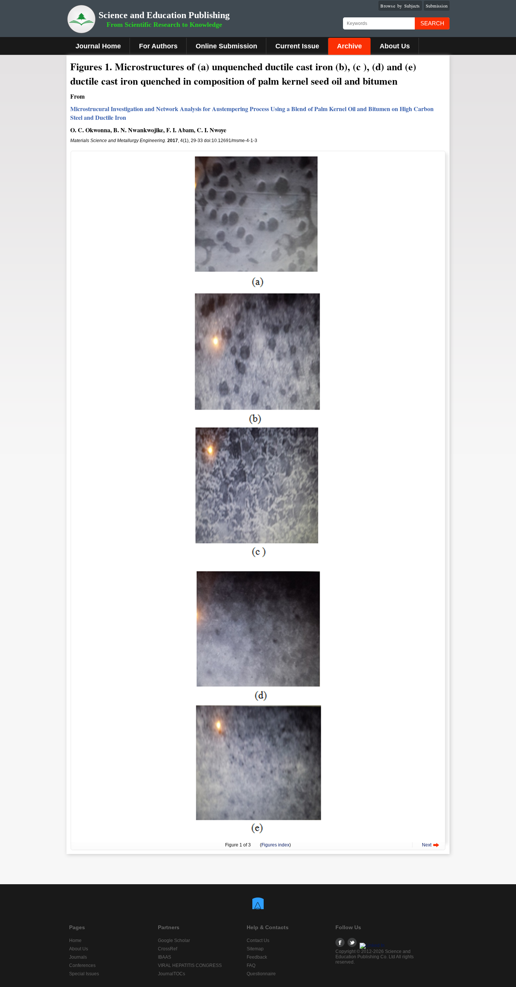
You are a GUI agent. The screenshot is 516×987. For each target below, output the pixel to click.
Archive (349, 46)
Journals (78, 957)
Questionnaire (261, 973)
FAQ (251, 965)
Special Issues (84, 973)
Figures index (275, 845)
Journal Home (98, 46)
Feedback (257, 957)
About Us (395, 46)
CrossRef (167, 948)
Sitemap (255, 948)
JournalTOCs (171, 973)
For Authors (158, 46)
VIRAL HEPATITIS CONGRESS (190, 965)
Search (432, 23)
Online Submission (226, 46)
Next (426, 845)
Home (75, 940)
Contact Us (258, 940)
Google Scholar (174, 940)
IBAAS (164, 957)
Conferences (82, 965)
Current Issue (297, 46)
